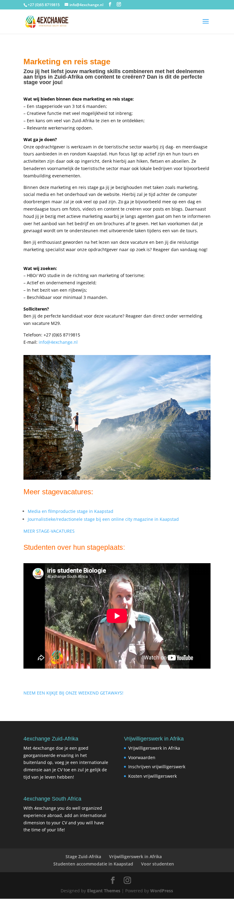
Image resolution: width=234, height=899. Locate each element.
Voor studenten (157, 864)
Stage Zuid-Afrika (83, 856)
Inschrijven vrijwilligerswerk (156, 766)
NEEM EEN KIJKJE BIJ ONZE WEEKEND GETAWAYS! (73, 693)
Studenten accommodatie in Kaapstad (93, 864)
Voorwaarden (141, 757)
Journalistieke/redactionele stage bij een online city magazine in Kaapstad (103, 519)
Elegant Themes (103, 891)
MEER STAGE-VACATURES (49, 531)
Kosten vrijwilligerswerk (152, 776)
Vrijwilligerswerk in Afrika (154, 748)
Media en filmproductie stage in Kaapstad (70, 511)
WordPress (161, 891)
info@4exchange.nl (58, 342)
